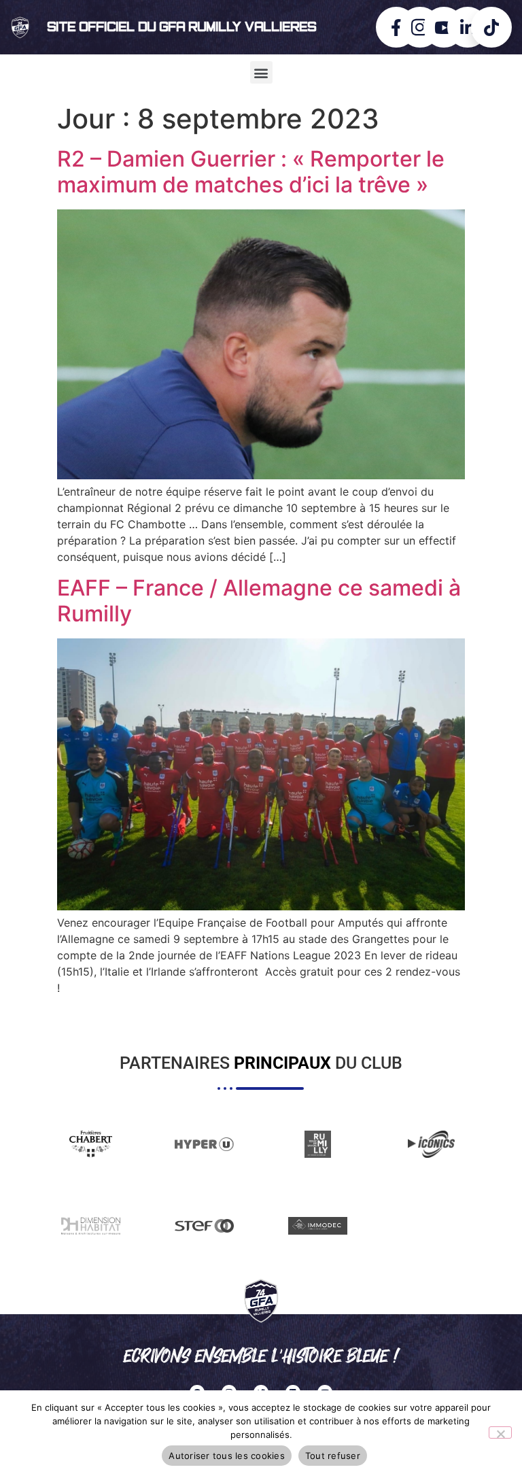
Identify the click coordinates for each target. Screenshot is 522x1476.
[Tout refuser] (500, 1432)
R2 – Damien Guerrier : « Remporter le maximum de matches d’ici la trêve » (251, 171)
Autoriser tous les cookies (227, 1455)
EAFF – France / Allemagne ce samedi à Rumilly (259, 600)
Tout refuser (332, 1455)
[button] (261, 72)
